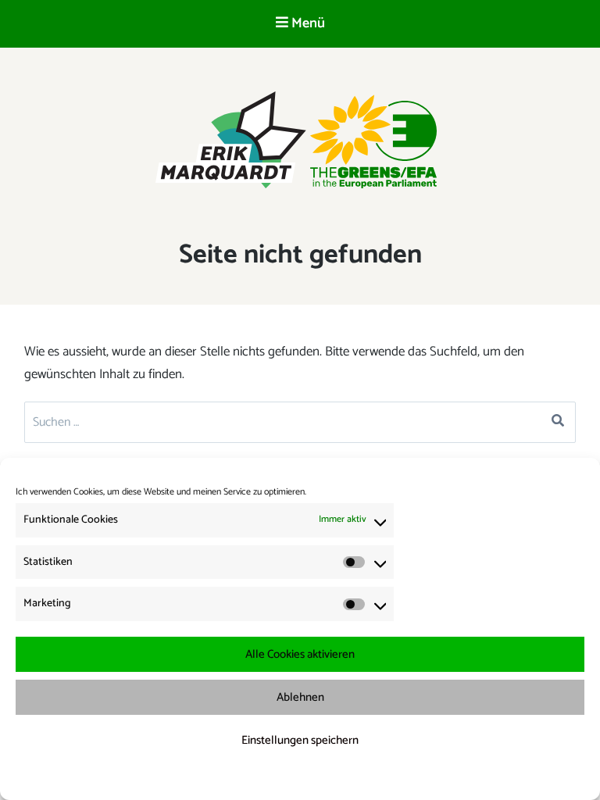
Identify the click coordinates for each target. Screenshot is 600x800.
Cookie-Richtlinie (228, 777)
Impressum (382, 777)
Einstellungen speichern (300, 740)
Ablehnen (300, 697)
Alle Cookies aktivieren (300, 654)
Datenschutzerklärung (310, 777)
